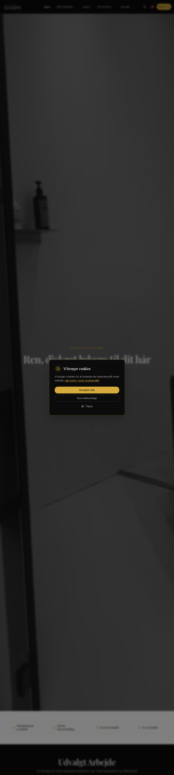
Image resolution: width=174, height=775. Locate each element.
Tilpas (89, 406)
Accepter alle (87, 390)
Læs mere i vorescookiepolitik (82, 380)
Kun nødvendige (87, 398)
